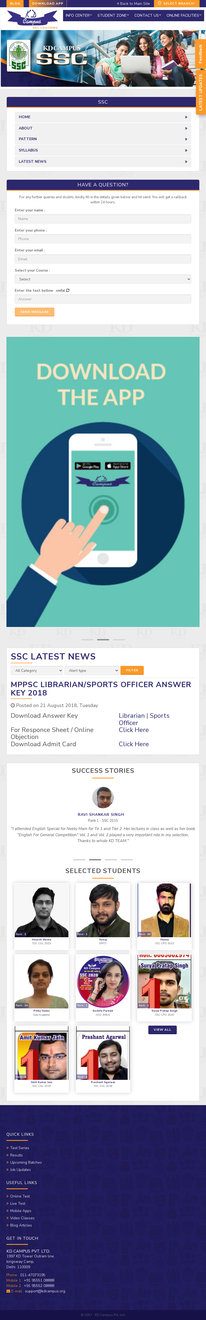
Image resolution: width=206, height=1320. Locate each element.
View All (162, 1029)
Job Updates (20, 1169)
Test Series (19, 1148)
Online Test (20, 1196)
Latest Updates (200, 92)
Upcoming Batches (26, 1162)
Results (16, 1155)
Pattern (28, 139)
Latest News (32, 161)
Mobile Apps (20, 1210)
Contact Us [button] (146, 15)
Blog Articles (21, 1225)
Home (24, 117)
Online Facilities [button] (183, 15)
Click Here (134, 730)
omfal (60, 290)
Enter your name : (30, 210)
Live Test (17, 1203)
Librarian (132, 715)
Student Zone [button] (112, 15)
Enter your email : (30, 250)
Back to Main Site (134, 3)
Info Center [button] (78, 15)
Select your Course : (32, 270)
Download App (47, 3)
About (26, 128)
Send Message (34, 312)
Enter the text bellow (34, 290)
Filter (132, 670)
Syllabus (28, 150)
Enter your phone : (31, 230)
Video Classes (22, 1218)
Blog (15, 3)
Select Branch (178, 3)
